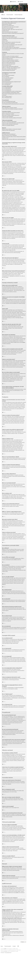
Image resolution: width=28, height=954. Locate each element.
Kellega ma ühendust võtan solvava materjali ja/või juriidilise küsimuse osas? (14, 137)
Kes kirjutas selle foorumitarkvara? (9, 134)
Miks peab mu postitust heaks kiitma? (9, 69)
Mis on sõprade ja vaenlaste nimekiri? (9, 107)
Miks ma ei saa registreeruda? (8, 25)
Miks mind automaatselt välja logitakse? (10, 32)
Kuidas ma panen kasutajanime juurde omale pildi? (12, 44)
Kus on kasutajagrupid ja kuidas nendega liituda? (11, 91)
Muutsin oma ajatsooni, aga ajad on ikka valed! (11, 42)
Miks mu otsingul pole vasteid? (8, 113)
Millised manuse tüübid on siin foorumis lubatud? (11, 129)
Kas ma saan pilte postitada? (7, 77)
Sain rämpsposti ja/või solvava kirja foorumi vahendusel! (13, 103)
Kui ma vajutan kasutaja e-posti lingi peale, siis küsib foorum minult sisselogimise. (14, 49)
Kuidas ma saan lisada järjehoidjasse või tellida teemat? (13, 122)
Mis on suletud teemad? (6, 83)
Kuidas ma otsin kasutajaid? (7, 116)
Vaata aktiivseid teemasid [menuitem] (25, 4)
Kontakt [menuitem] (14, 946)
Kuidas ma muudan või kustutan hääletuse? (10, 61)
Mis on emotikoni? (5, 76)
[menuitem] (2, 952)
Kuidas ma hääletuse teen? (7, 58)
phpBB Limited (13, 888)
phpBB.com (17, 892)
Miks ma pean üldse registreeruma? (9, 23)
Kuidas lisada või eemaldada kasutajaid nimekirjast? (12, 108)
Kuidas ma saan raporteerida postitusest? (10, 66)
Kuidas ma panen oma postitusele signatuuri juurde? (12, 57)
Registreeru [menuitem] (14, 1)
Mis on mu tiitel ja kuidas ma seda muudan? (10, 47)
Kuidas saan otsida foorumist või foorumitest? (11, 112)
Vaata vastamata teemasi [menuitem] (21, 4)
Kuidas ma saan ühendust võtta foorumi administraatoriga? (13, 139)
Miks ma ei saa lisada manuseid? (8, 63)
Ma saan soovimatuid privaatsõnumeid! (9, 102)
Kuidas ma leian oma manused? (8, 130)
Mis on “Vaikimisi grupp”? (7, 96)
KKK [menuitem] (1, 11)
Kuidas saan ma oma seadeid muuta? (9, 37)
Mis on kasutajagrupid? (6, 89)
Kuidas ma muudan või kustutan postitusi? (10, 56)
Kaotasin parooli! (5, 30)
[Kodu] (14, 8)
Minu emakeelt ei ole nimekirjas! (8, 43)
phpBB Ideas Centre (11, 901)
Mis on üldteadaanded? (6, 79)
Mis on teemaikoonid (6, 84)
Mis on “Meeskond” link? (7, 97)
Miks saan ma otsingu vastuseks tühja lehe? (10, 115)
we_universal (5, 951)
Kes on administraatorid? (7, 87)
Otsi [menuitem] (3, 11)
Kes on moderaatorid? (6, 88)
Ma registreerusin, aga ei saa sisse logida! (10, 26)
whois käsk (20, 914)
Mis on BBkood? (5, 74)
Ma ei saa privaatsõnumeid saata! (8, 101)
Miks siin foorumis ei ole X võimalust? (9, 135)
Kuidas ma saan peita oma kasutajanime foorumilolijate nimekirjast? (13, 39)
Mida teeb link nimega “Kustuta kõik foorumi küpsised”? (13, 33)
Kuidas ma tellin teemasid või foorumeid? (10, 124)
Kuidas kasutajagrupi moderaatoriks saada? (10, 92)
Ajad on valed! (5, 40)
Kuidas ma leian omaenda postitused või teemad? (12, 117)
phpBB (23, 342)
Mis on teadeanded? (6, 80)
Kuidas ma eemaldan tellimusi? (8, 125)
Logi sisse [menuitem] (21, 1)
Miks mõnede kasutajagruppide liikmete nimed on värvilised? (12, 94)
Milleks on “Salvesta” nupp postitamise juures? (11, 67)
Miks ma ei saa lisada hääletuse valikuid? (10, 60)
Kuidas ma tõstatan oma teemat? (8, 70)
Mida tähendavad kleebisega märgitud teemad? (11, 81)
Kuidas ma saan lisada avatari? (8, 46)
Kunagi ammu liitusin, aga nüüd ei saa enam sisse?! (12, 29)
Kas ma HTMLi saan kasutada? (8, 75)
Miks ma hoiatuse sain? (6, 65)
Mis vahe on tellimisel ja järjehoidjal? (9, 121)
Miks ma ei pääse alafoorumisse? (8, 62)
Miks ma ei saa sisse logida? (7, 28)
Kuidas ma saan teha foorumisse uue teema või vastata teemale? (13, 54)
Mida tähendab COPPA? (7, 24)
